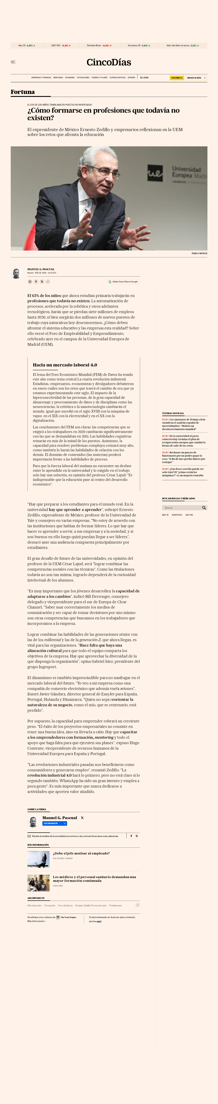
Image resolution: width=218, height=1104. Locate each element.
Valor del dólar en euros (178, 45)
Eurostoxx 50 (134, 45)
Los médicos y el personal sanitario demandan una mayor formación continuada (94, 879)
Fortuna (23, 92)
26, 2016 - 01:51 (45, 273)
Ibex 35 (22, 45)
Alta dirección (34, 905)
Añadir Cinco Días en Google (125, 281)
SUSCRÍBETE (177, 78)
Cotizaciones (83, 77)
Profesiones (115, 905)
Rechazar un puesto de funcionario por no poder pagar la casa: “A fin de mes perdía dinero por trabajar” (183, 457)
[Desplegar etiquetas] (137, 905)
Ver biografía (51, 823)
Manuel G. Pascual (40, 269)
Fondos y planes (99, 77)
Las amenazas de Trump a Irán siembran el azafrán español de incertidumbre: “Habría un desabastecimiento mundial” (183, 424)
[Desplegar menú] (13, 62)
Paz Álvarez (58, 858)
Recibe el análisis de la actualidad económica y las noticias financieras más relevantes (75, 836)
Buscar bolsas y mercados (178, 498)
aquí (99, 921)
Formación (49, 905)
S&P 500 (55, 45)
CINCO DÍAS (58, 886)
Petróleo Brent (94, 45)
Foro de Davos (65, 905)
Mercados (58, 77)
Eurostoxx (177, 515)
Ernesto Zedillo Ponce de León (91, 905)
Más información (35, 921)
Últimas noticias (118, 77)
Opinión (131, 77)
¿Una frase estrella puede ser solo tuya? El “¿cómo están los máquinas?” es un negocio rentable (183, 472)
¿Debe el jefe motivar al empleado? (81, 853)
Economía (70, 77)
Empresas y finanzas (41, 77)
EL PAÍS (142, 76)
